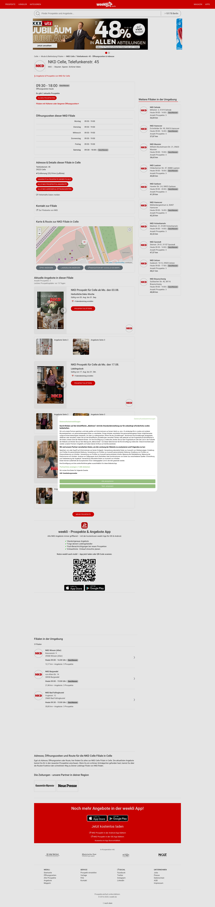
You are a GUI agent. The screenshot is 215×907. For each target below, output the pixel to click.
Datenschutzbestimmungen (144, 419)
